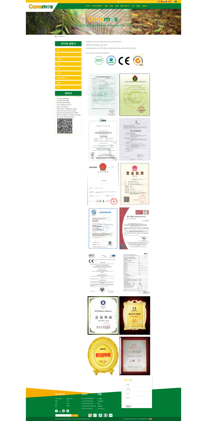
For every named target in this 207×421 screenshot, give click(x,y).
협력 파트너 (124, 6)
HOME (87, 6)
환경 (138, 6)
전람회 (59, 82)
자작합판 (100, 398)
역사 (58, 50)
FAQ (58, 87)
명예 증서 (62, 36)
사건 (133, 6)
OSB (99, 403)
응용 (116, 6)
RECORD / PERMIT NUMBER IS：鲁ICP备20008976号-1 (136, 419)
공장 (111, 6)
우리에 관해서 (97, 6)
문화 (58, 68)
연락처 (144, 6)
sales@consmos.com (125, 1)
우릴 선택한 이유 (62, 78)
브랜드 (59, 73)
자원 (58, 64)
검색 (75, 415)
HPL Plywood (101, 408)
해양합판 (100, 406)
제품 (106, 6)
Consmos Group (151, 1)
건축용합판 (100, 401)
